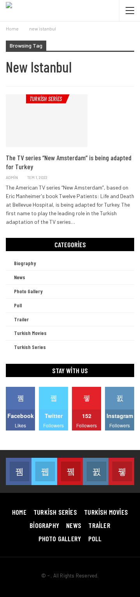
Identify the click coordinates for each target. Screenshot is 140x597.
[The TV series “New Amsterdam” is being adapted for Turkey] (47, 120)
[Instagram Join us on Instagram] (96, 471)
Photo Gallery (28, 291)
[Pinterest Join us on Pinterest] (121, 471)
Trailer (21, 319)
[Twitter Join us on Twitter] (44, 471)
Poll (18, 305)
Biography (25, 263)
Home (19, 512)
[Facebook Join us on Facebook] (19, 471)
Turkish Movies (30, 333)
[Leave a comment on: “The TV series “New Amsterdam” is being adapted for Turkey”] (132, 177)
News (19, 277)
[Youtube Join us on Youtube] (70, 471)
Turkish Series (46, 98)
